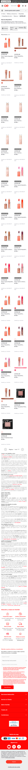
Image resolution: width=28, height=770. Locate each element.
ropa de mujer (10, 605)
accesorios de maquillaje (9, 489)
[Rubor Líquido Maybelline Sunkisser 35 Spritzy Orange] (20, 209)
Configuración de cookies (14, 767)
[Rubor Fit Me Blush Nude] (7, 430)
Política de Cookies (10, 757)
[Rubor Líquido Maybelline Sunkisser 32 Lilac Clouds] (20, 177)
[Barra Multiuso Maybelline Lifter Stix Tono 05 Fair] (20, 145)
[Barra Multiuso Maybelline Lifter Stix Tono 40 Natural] (20, 80)
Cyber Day (15, 484)
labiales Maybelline (7, 539)
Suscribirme (7, 687)
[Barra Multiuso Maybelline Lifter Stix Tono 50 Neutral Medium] (7, 177)
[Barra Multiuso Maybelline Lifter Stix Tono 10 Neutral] (7, 145)
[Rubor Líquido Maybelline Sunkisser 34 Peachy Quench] (7, 48)
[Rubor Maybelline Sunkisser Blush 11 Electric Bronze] (20, 48)
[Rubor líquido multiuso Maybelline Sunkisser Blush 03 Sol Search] (7, 209)
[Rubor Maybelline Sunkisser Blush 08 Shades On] (7, 399)
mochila (23, 501)
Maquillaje (21, 13)
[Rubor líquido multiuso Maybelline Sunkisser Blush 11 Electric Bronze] (7, 241)
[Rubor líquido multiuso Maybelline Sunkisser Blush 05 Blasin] (20, 274)
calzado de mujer (17, 605)
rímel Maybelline (14, 539)
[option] (14, 1)
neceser (9, 470)
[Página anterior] (5, 449)
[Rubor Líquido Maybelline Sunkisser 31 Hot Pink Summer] (7, 274)
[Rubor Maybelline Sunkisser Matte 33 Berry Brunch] (20, 337)
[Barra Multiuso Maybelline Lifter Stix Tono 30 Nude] (20, 113)
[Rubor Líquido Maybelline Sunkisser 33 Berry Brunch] (20, 241)
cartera (20, 501)
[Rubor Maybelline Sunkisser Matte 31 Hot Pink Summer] (20, 306)
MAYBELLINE (23, 16)
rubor (3, 454)
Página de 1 (13, 449)
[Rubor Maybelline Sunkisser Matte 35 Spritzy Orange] (7, 337)
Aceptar (14, 761)
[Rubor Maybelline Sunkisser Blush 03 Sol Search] (7, 80)
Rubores (16, 16)
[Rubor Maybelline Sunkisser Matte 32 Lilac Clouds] (7, 368)
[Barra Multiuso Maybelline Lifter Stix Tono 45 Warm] (7, 113)
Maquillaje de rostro (7, 16)
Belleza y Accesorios (12, 13)
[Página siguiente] (22, 449)
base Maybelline (18, 522)
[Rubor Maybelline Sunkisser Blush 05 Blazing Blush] (20, 368)
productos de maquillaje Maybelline (16, 475)
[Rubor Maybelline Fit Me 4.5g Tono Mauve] (20, 399)
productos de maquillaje (7, 456)
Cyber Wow (19, 484)
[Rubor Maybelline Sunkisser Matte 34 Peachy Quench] (7, 306)
